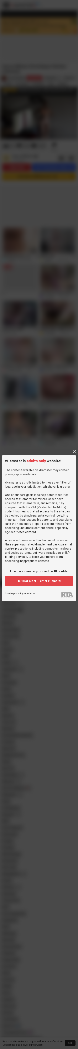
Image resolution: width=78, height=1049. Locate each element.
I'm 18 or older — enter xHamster (39, 581)
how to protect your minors (20, 593)
